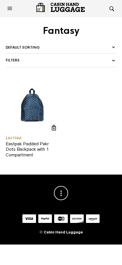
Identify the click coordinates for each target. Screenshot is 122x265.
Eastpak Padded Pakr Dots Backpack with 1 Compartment (27, 149)
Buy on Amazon (54, 128)
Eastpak (14, 138)
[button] (10, 8)
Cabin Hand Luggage (63, 232)
